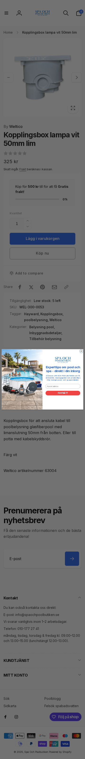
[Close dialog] (81, 351)
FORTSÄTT (63, 393)
